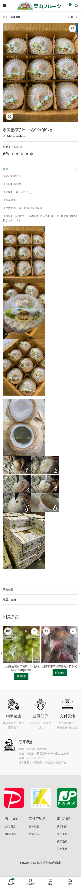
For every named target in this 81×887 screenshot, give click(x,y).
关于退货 (62, 848)
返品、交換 (9, 599)
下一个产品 (76, 17)
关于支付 (62, 833)
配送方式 (34, 833)
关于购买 (62, 826)
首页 (5, 17)
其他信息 (8, 589)
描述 (5, 169)
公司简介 (10, 826)
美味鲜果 (15, 17)
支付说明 (34, 826)
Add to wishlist (16, 136)
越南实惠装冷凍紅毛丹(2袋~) (59, 666)
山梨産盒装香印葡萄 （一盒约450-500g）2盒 (21, 668)
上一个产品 (69, 17)
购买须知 (10, 833)
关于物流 (62, 841)
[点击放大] (9, 116)
